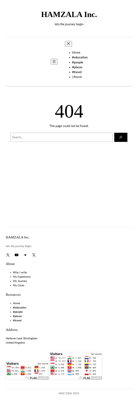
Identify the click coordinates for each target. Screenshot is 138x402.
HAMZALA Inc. (69, 14)
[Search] (120, 137)
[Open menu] (54, 62)
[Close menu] (68, 44)
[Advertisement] (69, 195)
